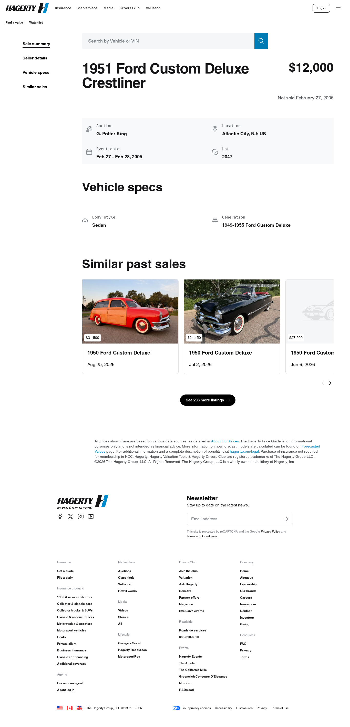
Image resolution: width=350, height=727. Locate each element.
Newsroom (248, 604)
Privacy (245, 650)
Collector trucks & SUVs (75, 610)
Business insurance (71, 650)
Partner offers (189, 597)
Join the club (188, 571)
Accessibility (223, 708)
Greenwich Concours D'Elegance (203, 676)
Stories (123, 617)
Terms (244, 657)
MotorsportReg (129, 656)
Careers (246, 597)
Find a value (14, 22)
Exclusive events (191, 610)
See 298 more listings (205, 400)
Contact (246, 610)
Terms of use (280, 708)
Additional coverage (71, 663)
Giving (244, 624)
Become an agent (70, 683)
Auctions (124, 571)
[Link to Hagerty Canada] (70, 708)
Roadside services (193, 630)
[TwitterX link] (70, 516)
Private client (66, 643)
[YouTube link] (91, 516)
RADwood (186, 689)
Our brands (248, 591)
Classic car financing (72, 657)
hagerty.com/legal (244, 451)
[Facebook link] (60, 516)
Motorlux (185, 683)
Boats (61, 637)
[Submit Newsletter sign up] (286, 519)
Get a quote (65, 571)
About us (246, 577)
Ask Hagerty (188, 584)
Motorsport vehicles (71, 630)
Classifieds (126, 577)
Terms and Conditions (202, 536)
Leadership (248, 584)
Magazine (186, 604)
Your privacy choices (196, 708)
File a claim (65, 577)
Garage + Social (129, 643)
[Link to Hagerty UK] (79, 708)
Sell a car (125, 584)
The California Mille (193, 669)
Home (244, 571)
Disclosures (244, 708)
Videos (123, 610)
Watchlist (36, 22)
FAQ (243, 643)
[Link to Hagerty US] (60, 708)
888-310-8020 (189, 637)
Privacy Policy (270, 531)
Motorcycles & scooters (74, 623)
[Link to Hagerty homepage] (82, 502)
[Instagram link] (81, 516)
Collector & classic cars (74, 603)
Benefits (185, 591)
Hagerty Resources (132, 649)
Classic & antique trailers (75, 617)
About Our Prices (225, 441)
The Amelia (187, 663)
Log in (321, 8)
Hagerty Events (190, 656)
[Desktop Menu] (338, 8)
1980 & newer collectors (74, 597)
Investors (247, 617)
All (120, 623)
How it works (127, 591)
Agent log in (65, 689)
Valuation (185, 577)
